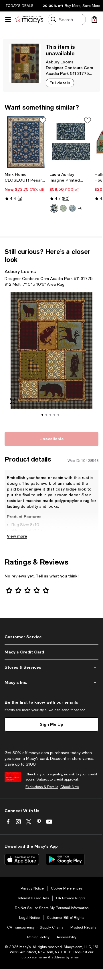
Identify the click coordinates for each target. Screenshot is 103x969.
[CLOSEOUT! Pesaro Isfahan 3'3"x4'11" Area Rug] (26, 142)
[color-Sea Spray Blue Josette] (72, 208)
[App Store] (22, 859)
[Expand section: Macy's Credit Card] (51, 652)
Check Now (69, 787)
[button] (51, 358)
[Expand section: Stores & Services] (51, 667)
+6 (80, 208)
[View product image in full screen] (12, 401)
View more (17, 536)
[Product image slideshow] (51, 358)
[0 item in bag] (94, 19)
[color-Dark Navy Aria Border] (54, 208)
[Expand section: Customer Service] (51, 636)
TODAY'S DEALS (19, 6)
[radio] (54, 208)
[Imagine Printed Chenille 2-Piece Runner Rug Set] (70, 142)
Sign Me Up (51, 724)
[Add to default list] (42, 120)
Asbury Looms (60, 61)
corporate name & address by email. (50, 957)
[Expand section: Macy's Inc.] (51, 682)
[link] (26, 186)
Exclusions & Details (41, 787)
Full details (59, 82)
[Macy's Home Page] (29, 19)
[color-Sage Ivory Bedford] (63, 208)
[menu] (8, 19)
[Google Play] (65, 859)
